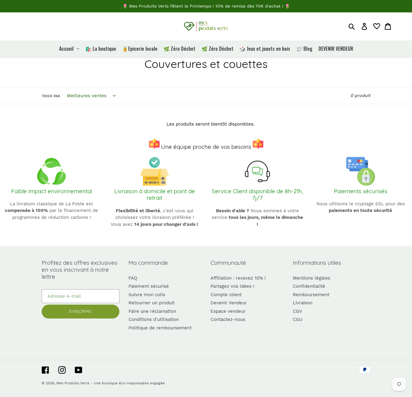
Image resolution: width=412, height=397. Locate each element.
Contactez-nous (228, 319)
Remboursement (311, 294)
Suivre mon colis (146, 294)
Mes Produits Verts (72, 383)
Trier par (51, 96)
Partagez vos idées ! (232, 286)
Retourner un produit (151, 303)
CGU (298, 319)
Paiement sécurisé (148, 286)
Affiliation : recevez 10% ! (238, 278)
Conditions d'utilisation (153, 319)
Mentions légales (311, 278)
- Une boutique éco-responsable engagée (128, 383)
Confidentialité (309, 286)
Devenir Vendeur (229, 303)
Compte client (226, 294)
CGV (297, 311)
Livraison (302, 303)
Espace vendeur (228, 311)
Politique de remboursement (160, 328)
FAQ (132, 278)
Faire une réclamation (152, 311)
